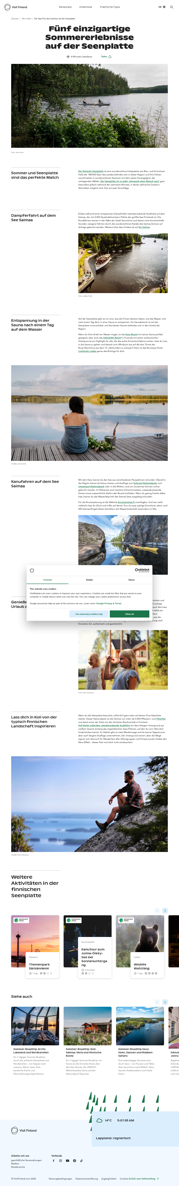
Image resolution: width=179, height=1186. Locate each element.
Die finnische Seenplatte (90, 171)
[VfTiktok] (81, 1160)
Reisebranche (18, 1167)
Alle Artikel (26, 18)
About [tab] (131, 579)
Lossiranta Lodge (87, 351)
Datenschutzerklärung (87, 1178)
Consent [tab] (47, 579)
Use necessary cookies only (89, 614)
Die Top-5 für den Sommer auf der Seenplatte (54, 18)
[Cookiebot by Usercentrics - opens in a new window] (137, 570)
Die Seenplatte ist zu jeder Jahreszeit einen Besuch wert (129, 181)
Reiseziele (65, 7)
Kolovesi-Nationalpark (145, 483)
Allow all (129, 614)
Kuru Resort (131, 334)
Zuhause (15, 18)
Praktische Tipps (110, 7)
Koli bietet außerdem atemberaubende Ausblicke (104, 725)
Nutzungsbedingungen (60, 1178)
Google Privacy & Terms (109, 603)
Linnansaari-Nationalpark (91, 486)
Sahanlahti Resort (112, 337)
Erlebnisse (85, 7)
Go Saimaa (144, 227)
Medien (15, 1163)
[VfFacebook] (53, 1160)
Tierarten (161, 718)
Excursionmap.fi (126, 502)
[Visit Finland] (15, 7)
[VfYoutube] (67, 1160)
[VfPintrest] (74, 1160)
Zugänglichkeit (108, 1178)
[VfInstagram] (60, 1160)
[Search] (172, 7)
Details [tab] (89, 579)
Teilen (104, 56)
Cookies (124, 1178)
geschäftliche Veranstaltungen (26, 1160)
